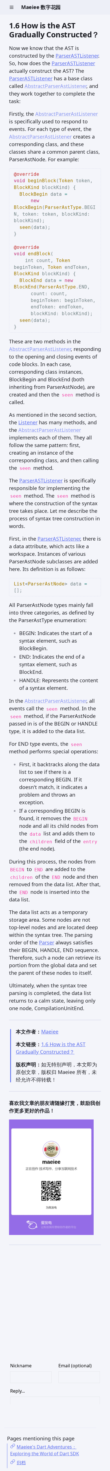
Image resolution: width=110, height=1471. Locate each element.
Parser (46, 942)
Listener (28, 422)
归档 (21, 1462)
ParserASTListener (77, 55)
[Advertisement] (55, 1307)
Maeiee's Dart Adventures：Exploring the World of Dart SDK (44, 1450)
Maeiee (49, 1031)
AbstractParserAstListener (55, 86)
